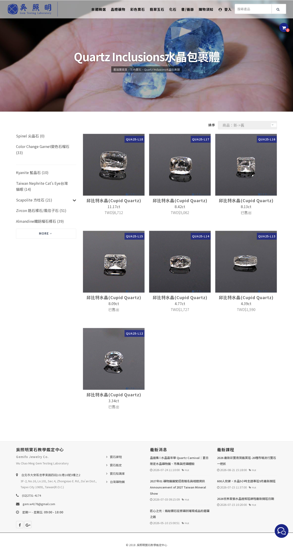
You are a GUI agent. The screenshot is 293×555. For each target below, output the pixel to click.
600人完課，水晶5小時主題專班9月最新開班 (246, 481)
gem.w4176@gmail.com (39, 504)
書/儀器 (187, 9)
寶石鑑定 (116, 465)
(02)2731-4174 (31, 495)
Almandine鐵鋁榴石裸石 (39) (40, 221)
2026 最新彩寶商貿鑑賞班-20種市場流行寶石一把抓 (246, 461)
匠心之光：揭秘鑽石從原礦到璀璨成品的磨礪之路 (179, 514)
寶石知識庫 (117, 473)
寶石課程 (116, 457)
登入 (227, 9)
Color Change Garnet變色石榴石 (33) (42, 149)
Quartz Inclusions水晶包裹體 (162, 69)
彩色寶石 (137, 9)
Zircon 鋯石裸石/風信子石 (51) (41, 210)
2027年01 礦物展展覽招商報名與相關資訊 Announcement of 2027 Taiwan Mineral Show (178, 487)
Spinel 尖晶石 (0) (30, 136)
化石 (172, 9)
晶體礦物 (118, 9)
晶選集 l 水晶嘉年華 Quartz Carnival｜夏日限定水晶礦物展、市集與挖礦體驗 (179, 461)
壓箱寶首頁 (120, 69)
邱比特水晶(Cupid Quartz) (114, 200)
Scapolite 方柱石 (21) (34, 200)
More (44, 233)
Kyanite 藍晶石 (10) (32, 172)
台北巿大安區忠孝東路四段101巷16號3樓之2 (50, 475)
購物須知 (206, 9)
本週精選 (98, 9)
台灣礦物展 (117, 482)
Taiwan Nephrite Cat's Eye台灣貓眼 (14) (42, 186)
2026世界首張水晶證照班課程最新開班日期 (245, 498)
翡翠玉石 (157, 9)
